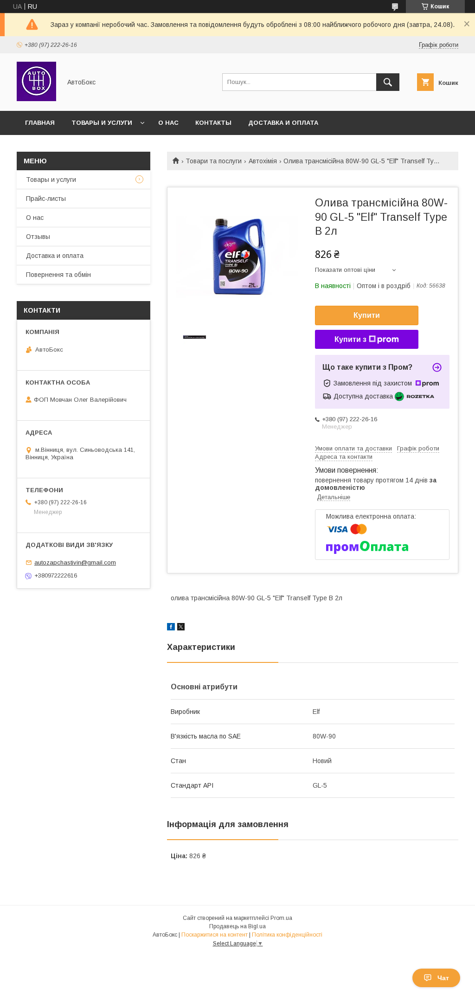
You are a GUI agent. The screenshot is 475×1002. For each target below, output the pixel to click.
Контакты (213, 122)
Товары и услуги (101, 122)
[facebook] (171, 628)
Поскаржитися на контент (214, 934)
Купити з (350, 339)
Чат (443, 978)
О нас (168, 122)
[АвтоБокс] (36, 99)
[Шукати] (387, 82)
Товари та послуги (214, 161)
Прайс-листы (46, 198)
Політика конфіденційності (287, 934)
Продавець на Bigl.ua (237, 926)
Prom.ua (281, 918)
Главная (40, 122)
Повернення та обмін (58, 274)
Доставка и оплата (283, 122)
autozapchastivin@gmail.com (75, 562)
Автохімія (263, 161)
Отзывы (38, 236)
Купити (366, 315)
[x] (181, 628)
